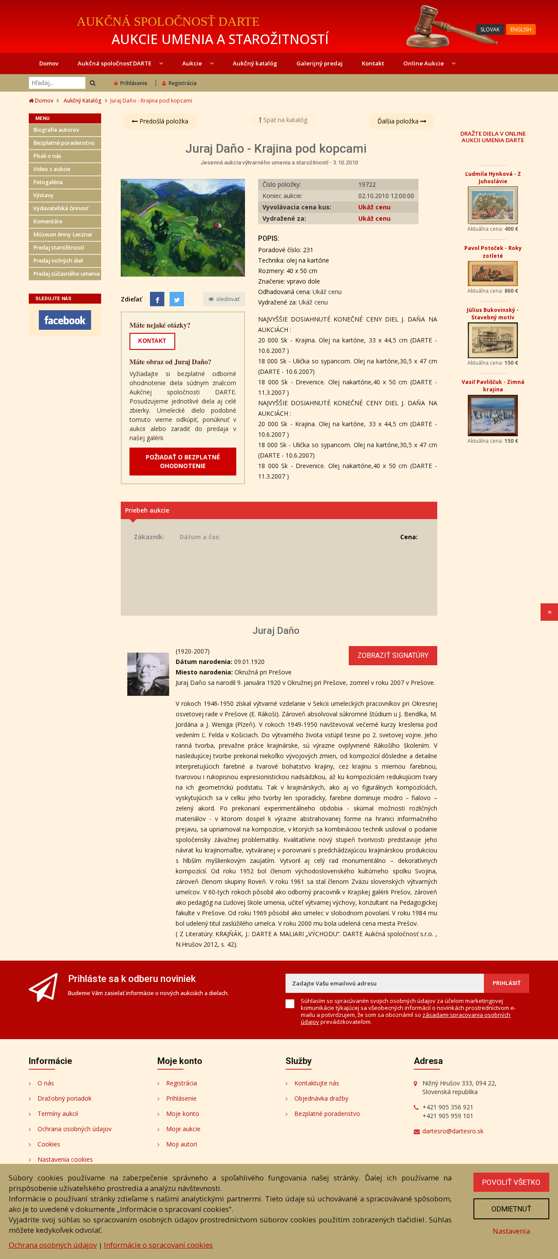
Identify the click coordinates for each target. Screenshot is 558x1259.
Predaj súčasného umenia (66, 273)
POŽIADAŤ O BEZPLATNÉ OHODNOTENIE (183, 461)
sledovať (227, 299)
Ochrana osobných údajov (74, 1129)
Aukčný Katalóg (83, 100)
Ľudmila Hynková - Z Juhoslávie (493, 177)
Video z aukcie (51, 169)
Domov (48, 63)
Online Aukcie (424, 63)
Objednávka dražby (321, 1098)
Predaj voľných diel (58, 260)
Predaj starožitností (58, 247)
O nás (45, 1083)
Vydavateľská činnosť (60, 208)
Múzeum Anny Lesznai (62, 234)
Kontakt (373, 63)
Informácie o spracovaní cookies (158, 1245)
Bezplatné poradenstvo (64, 143)
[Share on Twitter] (177, 299)
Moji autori (181, 1144)
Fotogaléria (48, 182)
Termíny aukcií (57, 1113)
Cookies (48, 1144)
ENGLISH (520, 29)
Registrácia (183, 83)
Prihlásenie (133, 83)
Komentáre (47, 221)
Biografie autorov (56, 129)
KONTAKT (152, 341)
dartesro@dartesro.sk (452, 1131)
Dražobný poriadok (64, 1098)
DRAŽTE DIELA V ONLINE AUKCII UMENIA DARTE (493, 137)
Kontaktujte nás (316, 1083)
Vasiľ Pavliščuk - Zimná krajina (493, 385)
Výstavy (43, 195)
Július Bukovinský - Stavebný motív (493, 313)
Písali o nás (47, 156)
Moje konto (182, 1113)
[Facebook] (157, 299)
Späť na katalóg (284, 120)
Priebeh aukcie (147, 510)
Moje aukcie (183, 1129)
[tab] (279, 510)
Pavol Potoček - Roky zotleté (493, 251)
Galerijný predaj (319, 63)
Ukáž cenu (374, 207)
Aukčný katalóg (255, 63)
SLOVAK (490, 29)
